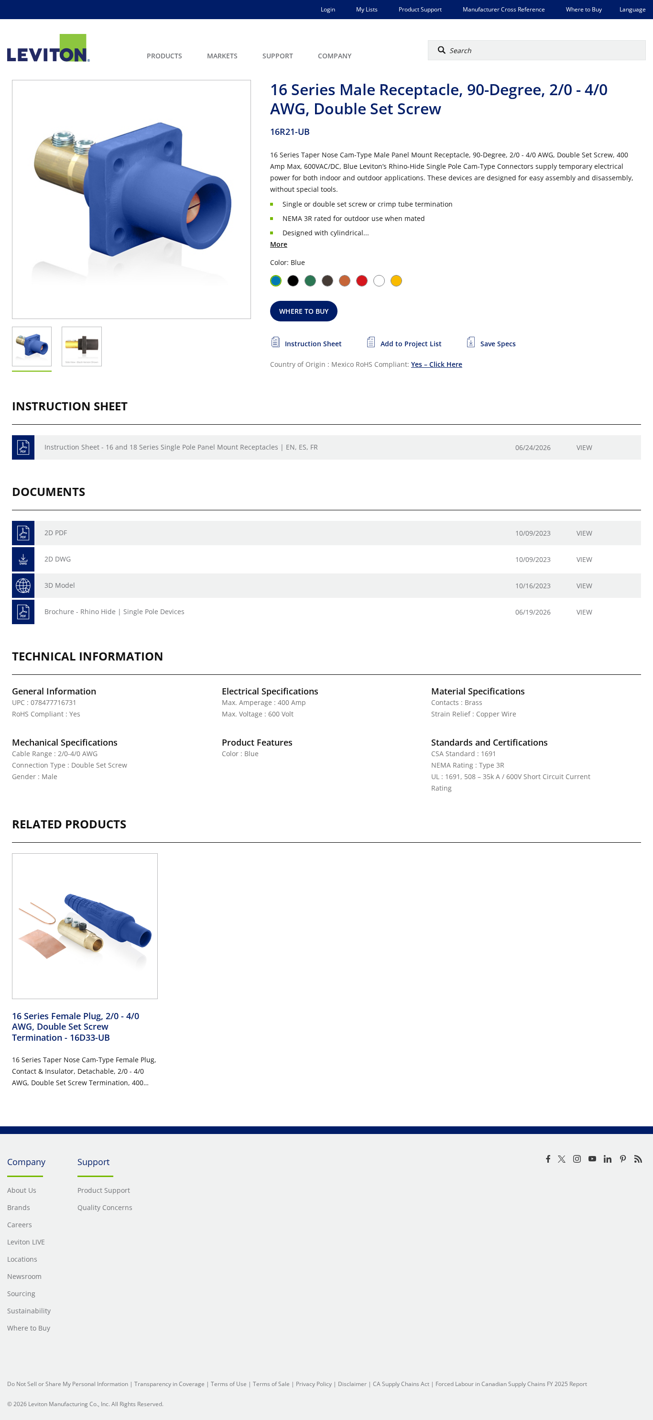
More (278, 244)
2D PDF (55, 532)
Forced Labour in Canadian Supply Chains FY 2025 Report (511, 1384)
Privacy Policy (314, 1384)
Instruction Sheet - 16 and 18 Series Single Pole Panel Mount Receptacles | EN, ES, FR (181, 446)
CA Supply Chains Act (401, 1384)
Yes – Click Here (436, 364)
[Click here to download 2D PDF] (23, 533)
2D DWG (57, 558)
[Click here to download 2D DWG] (23, 559)
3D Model (59, 585)
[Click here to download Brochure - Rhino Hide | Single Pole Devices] (23, 612)
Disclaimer (352, 1384)
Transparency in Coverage (169, 1384)
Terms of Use (229, 1384)
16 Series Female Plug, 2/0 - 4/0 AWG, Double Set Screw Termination (75, 1026)
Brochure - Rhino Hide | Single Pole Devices (114, 611)
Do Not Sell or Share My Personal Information (67, 1384)
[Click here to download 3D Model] (23, 585)
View (584, 447)
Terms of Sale (271, 1384)
